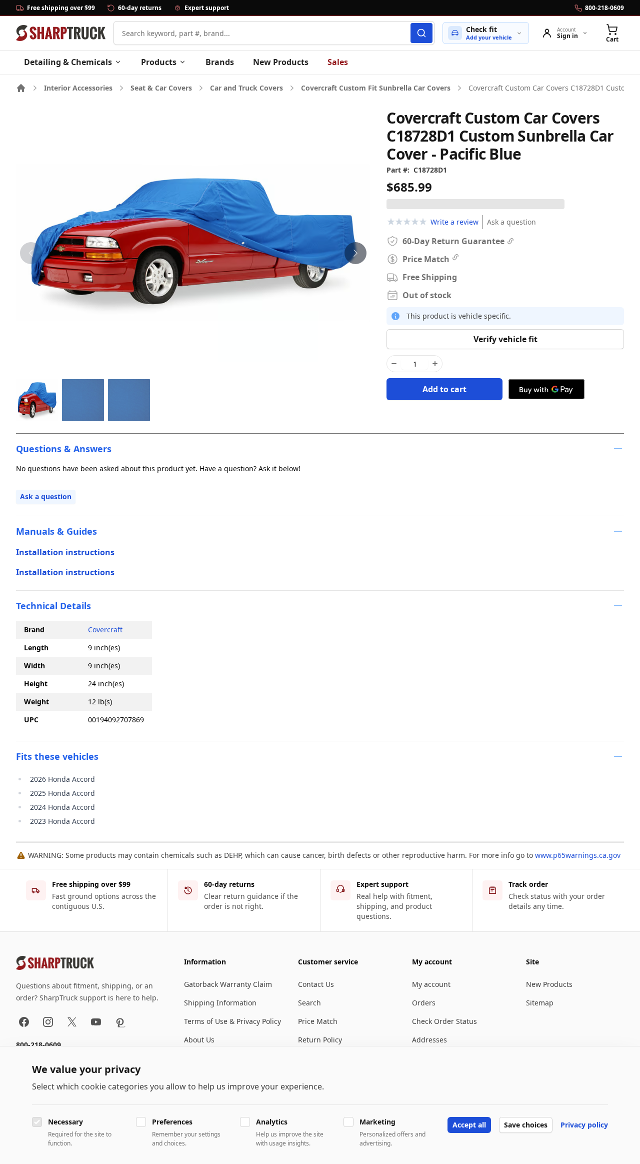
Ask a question (511, 222)
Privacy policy (584, 1124)
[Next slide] (355, 253)
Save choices (526, 1124)
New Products (280, 62)
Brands (220, 62)
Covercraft (105, 629)
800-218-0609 (38, 1044)
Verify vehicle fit (506, 339)
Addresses (429, 1039)
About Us (199, 1039)
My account (431, 984)
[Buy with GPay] (546, 389)
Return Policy (320, 1039)
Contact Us (316, 984)
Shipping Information (220, 1002)
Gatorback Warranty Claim (228, 984)
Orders (424, 1002)
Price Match (318, 1021)
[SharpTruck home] (61, 33)
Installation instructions (65, 552)
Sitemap (540, 1002)
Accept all (469, 1124)
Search (309, 1002)
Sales (338, 62)
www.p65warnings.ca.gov (577, 855)
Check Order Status (444, 1021)
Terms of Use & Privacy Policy (232, 1021)
